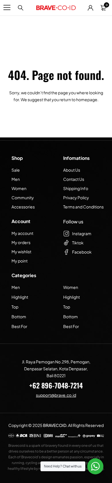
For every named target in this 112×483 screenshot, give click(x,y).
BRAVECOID (54, 425)
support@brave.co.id (56, 395)
